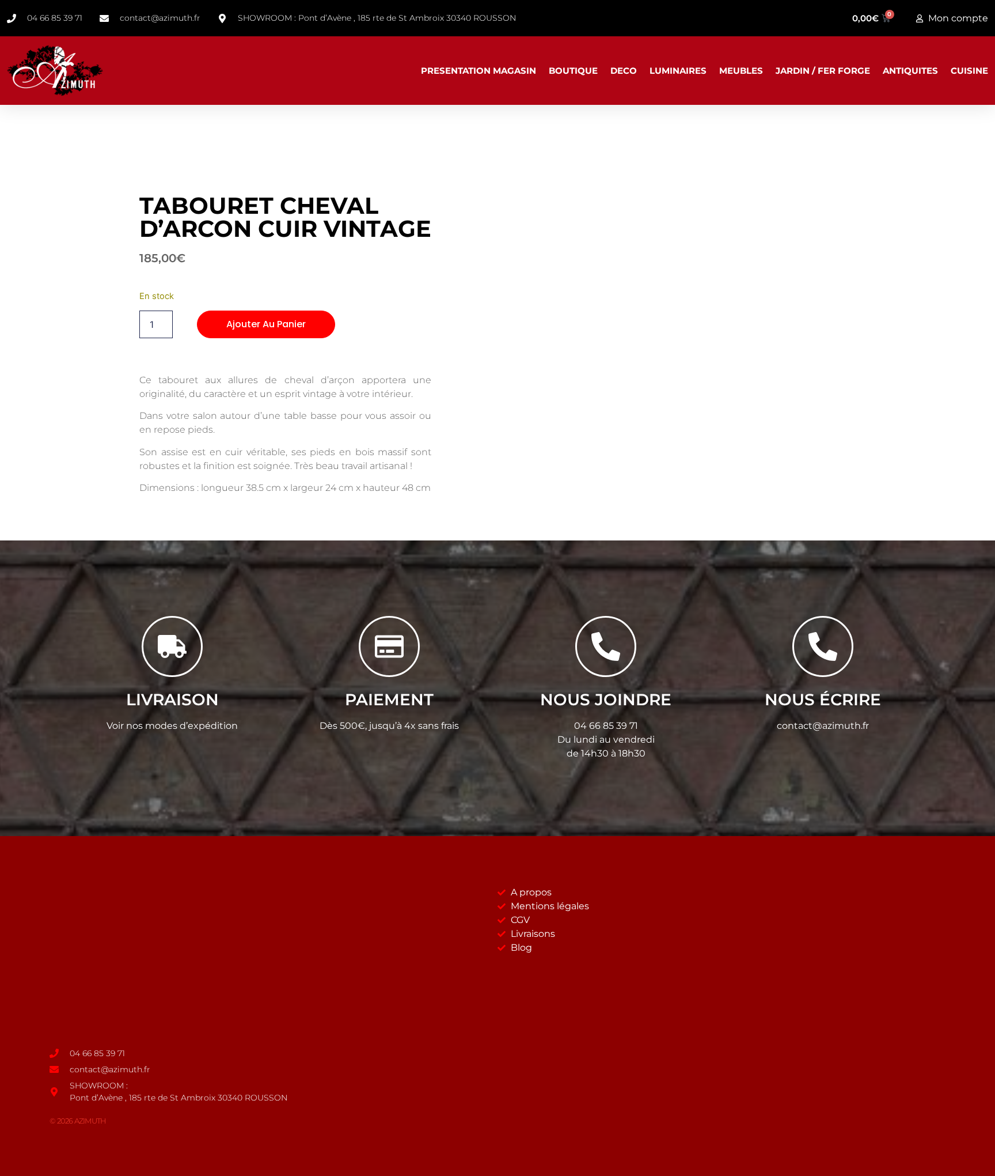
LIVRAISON (172, 699)
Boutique (573, 70)
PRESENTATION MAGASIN (478, 70)
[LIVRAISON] (172, 646)
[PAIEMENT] (389, 646)
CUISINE (969, 70)
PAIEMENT (389, 699)
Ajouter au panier (266, 324)
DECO (623, 70)
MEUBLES (741, 70)
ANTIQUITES (910, 70)
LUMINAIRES (678, 70)
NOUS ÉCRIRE (823, 699)
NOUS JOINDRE (605, 699)
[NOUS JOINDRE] (605, 646)
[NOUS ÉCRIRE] (822, 646)
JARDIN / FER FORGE (823, 70)
